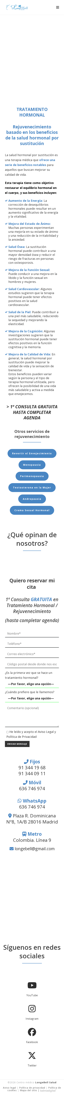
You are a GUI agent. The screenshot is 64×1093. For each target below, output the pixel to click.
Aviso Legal (46, 732)
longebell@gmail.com (35, 848)
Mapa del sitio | (30, 1090)
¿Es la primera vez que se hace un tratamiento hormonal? (28, 675)
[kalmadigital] (48, 1090)
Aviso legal (9, 1087)
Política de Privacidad (21, 737)
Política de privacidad (32, 1087)
